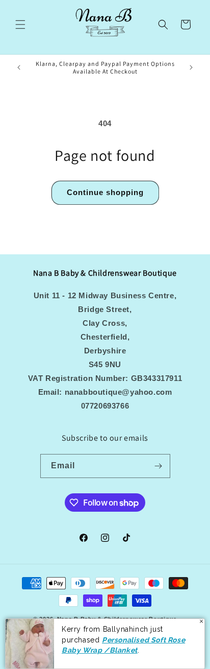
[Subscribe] (158, 466)
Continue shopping (105, 192)
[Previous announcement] (19, 67)
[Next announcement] (191, 67)
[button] (20, 24)
